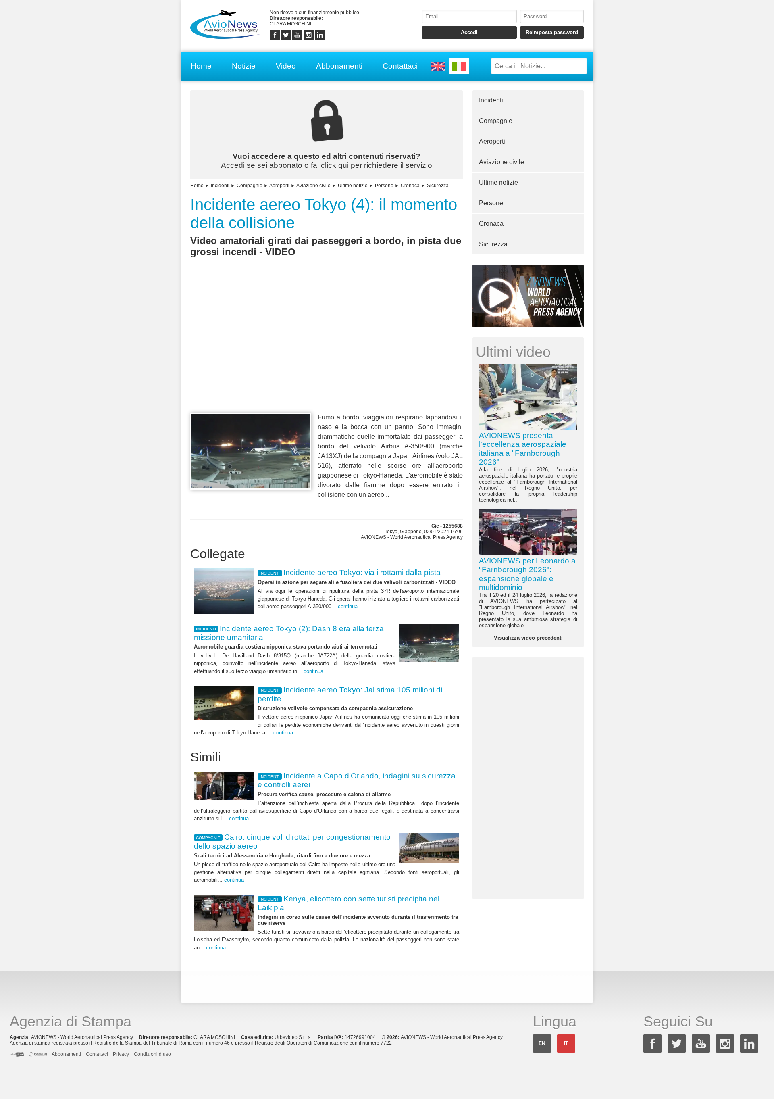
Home (201, 66)
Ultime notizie (353, 185)
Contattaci (400, 66)
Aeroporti (279, 185)
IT (566, 1043)
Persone (384, 185)
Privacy (121, 1054)
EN (542, 1043)
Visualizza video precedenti (528, 638)
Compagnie (249, 185)
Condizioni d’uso (152, 1054)
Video (286, 66)
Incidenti (220, 185)
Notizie (244, 66)
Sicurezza (438, 185)
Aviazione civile (313, 185)
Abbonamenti (339, 66)
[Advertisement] (326, 349)
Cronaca (410, 185)
